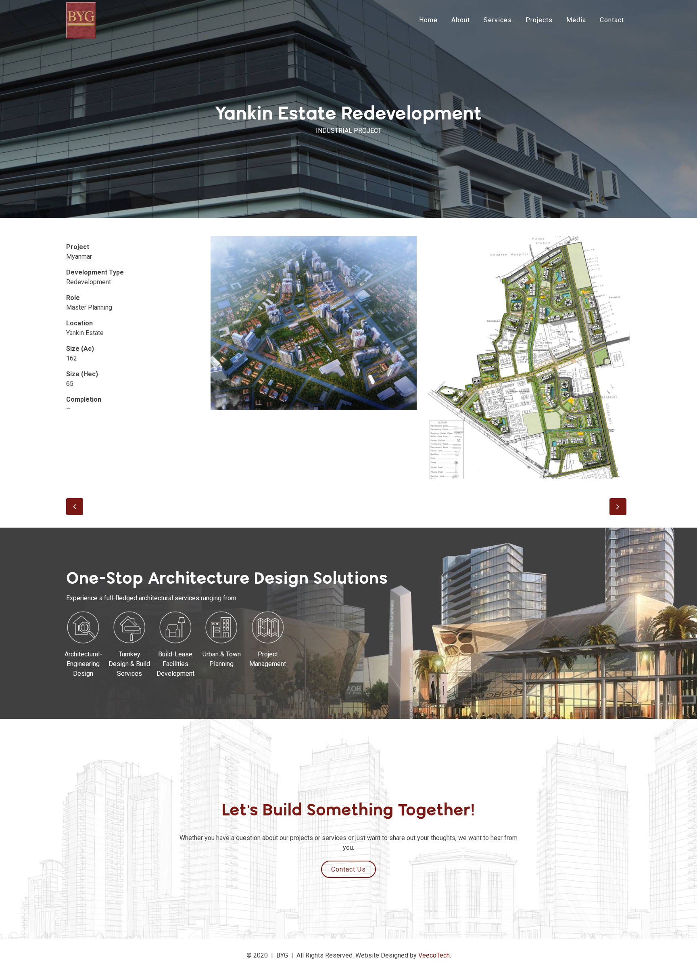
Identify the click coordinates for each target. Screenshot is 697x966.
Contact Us (348, 869)
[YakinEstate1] (314, 323)
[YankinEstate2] (528, 357)
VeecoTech (434, 955)
